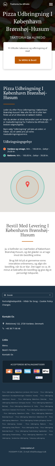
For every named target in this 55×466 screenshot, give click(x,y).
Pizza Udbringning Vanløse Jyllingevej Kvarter (36, 420)
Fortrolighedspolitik (11, 301)
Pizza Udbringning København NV (35, 435)
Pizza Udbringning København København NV (31, 417)
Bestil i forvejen (9, 350)
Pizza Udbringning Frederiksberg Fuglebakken (31, 431)
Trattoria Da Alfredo (19, 4)
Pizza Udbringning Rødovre (36, 424)
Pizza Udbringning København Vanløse (40, 410)
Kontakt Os (7, 354)
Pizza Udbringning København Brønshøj (32, 399)
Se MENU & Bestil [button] (27, 60)
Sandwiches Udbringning (20, 438)
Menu (5, 345)
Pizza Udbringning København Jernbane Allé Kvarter (20, 392)
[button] (51, 4)
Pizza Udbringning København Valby (16, 413)
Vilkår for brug (30, 301)
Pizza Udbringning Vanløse (12, 424)
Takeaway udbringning (37, 438)
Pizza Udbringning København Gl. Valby (24, 406)
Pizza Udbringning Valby (30, 427)
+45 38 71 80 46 (13, 328)
